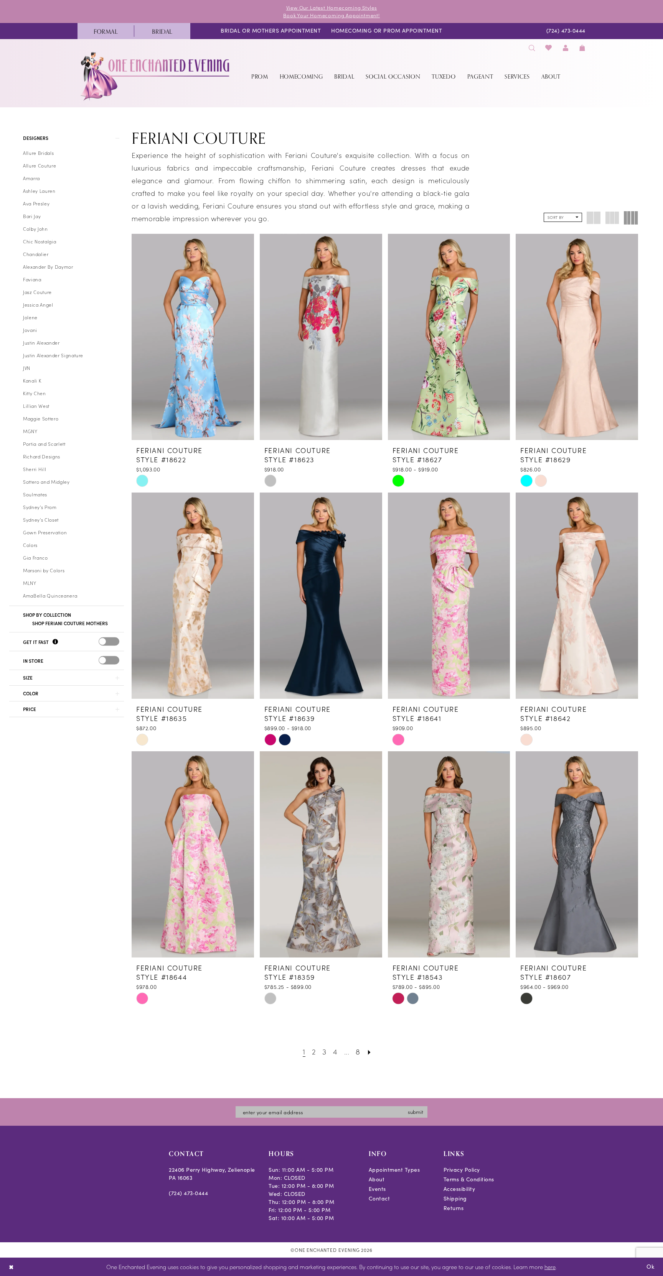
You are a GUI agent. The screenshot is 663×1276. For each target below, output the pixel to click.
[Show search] (531, 47)
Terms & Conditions (469, 1179)
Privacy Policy (462, 1169)
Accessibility (459, 1188)
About (377, 1179)
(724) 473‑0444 (188, 1193)
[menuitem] (106, 31)
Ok (651, 1266)
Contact (379, 1198)
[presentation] (109, 641)
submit (415, 1111)
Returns (454, 1208)
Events (377, 1188)
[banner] (155, 76)
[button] (565, 47)
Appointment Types (394, 1169)
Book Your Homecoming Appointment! (331, 15)
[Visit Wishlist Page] (548, 47)
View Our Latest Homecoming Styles (331, 7)
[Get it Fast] (55, 642)
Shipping (455, 1198)
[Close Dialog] (11, 1267)
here (550, 1267)
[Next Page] (369, 1051)
